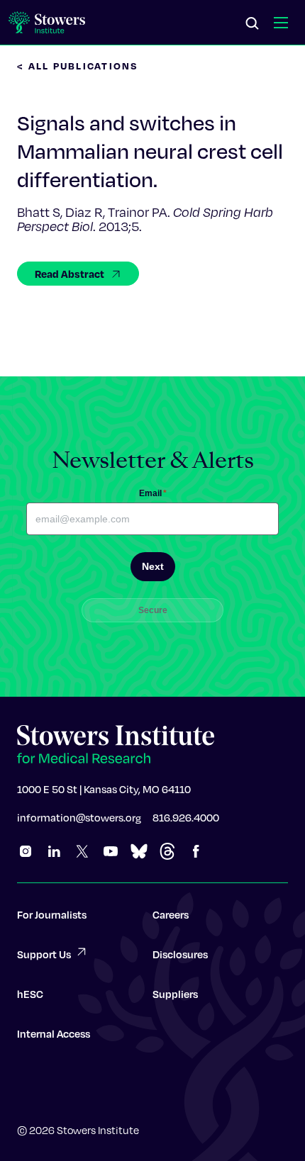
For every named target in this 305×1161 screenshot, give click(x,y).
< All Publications (78, 66)
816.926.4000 (185, 817)
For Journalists (52, 914)
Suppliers (175, 993)
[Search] (252, 24)
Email (153, 493)
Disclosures (180, 954)
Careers (170, 914)
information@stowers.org (79, 817)
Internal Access (53, 1033)
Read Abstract (69, 273)
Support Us (44, 954)
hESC (30, 993)
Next (153, 566)
